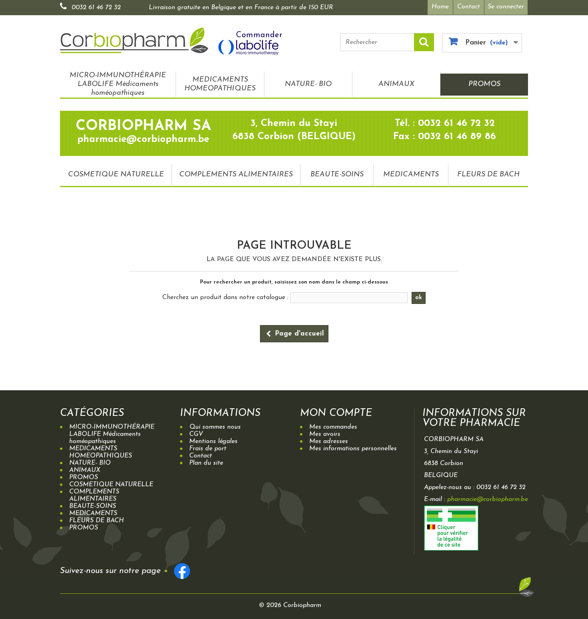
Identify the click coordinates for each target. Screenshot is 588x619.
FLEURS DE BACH (488, 174)
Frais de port (207, 448)
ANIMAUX (396, 84)
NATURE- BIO (308, 84)
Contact (468, 7)
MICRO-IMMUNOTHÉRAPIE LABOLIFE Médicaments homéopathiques (118, 84)
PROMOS (484, 84)
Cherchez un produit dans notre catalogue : (225, 297)
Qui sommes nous (215, 427)
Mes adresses (328, 441)
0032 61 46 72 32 (96, 7)
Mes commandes (333, 427)
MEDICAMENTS (411, 174)
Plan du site (206, 463)
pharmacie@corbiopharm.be (487, 499)
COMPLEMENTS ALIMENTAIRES (236, 174)
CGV (196, 434)
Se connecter (506, 7)
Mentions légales (213, 441)
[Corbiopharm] (134, 40)
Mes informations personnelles (353, 448)
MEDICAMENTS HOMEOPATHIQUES (220, 84)
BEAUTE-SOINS (337, 174)
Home (440, 7)
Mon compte (336, 413)
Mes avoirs (324, 434)
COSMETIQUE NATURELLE (116, 174)
